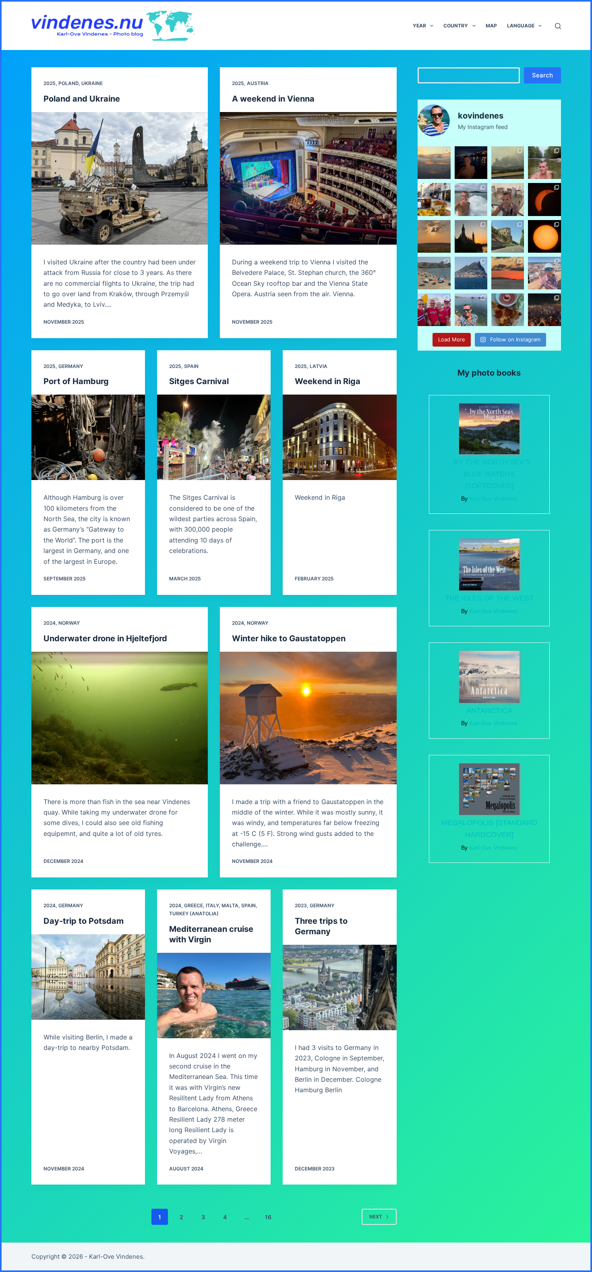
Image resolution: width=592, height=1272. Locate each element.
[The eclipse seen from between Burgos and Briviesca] (544, 199)
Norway (69, 623)
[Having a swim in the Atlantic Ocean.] (471, 199)
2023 (301, 905)
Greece (193, 905)
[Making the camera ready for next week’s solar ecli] (544, 236)
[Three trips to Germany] (339, 987)
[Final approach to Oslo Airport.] (434, 162)
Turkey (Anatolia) (194, 913)
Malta (229, 905)
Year (419, 26)
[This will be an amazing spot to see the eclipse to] (471, 236)
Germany (70, 366)
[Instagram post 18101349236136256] (471, 309)
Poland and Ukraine (81, 99)
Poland (68, 83)
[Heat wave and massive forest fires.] (507, 162)
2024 (49, 623)
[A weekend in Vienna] (308, 178)
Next (375, 1217)
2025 (49, 83)
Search (542, 75)
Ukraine (92, 83)
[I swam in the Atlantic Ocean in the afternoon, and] (471, 162)
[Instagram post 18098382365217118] (471, 273)
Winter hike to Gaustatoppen (289, 638)
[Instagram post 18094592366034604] (434, 273)
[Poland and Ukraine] (119, 178)
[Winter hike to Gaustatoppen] (308, 718)
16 (268, 1217)
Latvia (318, 366)
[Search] (558, 26)
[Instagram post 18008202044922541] (507, 273)
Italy (212, 905)
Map (491, 26)
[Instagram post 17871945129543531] (544, 273)
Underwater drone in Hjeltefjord (105, 638)
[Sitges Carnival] (214, 437)
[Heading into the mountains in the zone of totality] (507, 236)
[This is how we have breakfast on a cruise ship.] (507, 309)
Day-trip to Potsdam (83, 921)
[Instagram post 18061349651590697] (434, 236)
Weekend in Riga (327, 381)
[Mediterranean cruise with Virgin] (214, 995)
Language (520, 26)
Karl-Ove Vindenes (116, 1256)
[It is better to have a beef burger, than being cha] (434, 199)
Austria (258, 83)
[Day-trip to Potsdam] (88, 977)
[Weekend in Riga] (339, 437)
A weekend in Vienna (273, 99)
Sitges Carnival (199, 381)
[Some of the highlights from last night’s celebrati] (544, 309)
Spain (191, 366)
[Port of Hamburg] (88, 437)
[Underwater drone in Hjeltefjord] (119, 718)
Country (455, 26)
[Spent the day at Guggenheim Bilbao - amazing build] (507, 199)
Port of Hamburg (76, 381)
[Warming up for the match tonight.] (434, 309)
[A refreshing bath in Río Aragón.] (544, 162)
